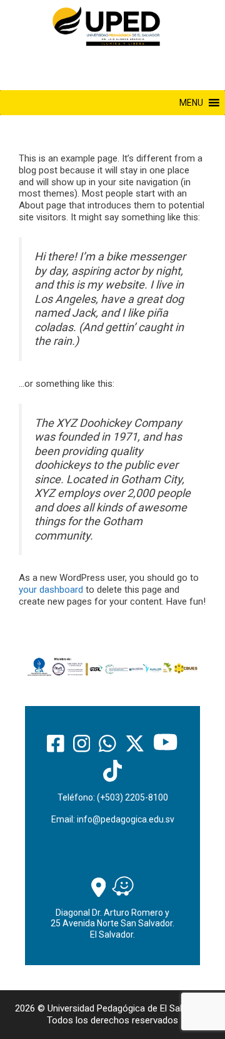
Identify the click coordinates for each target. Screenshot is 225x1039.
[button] (191, 102)
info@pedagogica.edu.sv (125, 819)
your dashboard (51, 589)
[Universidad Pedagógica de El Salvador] (106, 25)
